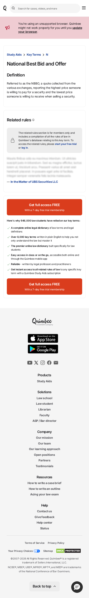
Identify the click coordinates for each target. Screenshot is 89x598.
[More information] (33, 119)
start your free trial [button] (66, 143)
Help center (44, 522)
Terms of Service (34, 542)
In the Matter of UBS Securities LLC (34, 181)
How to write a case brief (44, 483)
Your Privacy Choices (20, 550)
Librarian (44, 409)
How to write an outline (44, 488)
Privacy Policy (56, 542)
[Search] (14, 8)
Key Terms (34, 54)
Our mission (44, 437)
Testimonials (44, 466)
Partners (44, 460)
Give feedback (44, 517)
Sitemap (48, 550)
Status (44, 528)
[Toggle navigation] (84, 7)
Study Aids (14, 54)
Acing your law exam (44, 494)
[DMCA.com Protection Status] (68, 550)
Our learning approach (44, 449)
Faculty (45, 415)
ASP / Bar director (44, 420)
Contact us (44, 511)
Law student (44, 404)
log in (25, 147)
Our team (44, 443)
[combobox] (45, 8)
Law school (44, 398)
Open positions (44, 454)
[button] (44, 207)
